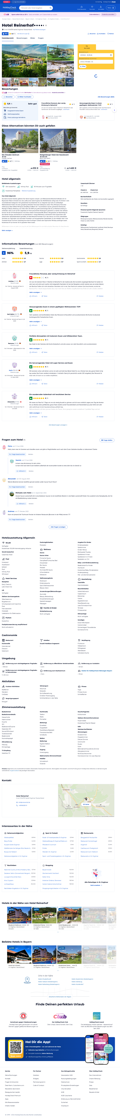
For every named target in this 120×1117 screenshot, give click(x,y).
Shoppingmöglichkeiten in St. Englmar (55, 888)
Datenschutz (65, 1082)
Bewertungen (22, 38)
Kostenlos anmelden (108, 14)
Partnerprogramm (39, 1082)
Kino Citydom (8, 880)
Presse (91, 1082)
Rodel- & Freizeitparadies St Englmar (54, 837)
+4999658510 (23, 805)
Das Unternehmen (95, 1075)
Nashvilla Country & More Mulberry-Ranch (17, 870)
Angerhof (84, 845)
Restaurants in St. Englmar (89, 856)
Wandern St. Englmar (49, 852)
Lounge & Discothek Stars (12, 877)
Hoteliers (36, 1075)
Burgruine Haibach (10, 852)
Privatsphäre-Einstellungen (70, 1085)
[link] (82, 8)
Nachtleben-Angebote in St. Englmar (16, 888)
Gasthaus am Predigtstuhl (89, 848)
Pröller (44, 848)
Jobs (90, 1085)
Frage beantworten (18, 454)
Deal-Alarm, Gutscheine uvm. (14, 1085)
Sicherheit (64, 1102)
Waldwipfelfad (9, 837)
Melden (30, 454)
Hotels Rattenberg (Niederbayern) (48, 984)
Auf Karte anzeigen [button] (39, 29)
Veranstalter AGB (66, 1075)
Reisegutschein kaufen (12, 1092)
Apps (6, 1099)
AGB (62, 1092)
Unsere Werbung (94, 1078)
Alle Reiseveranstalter (12, 1102)
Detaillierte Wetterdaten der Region (60, 997)
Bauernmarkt (46, 870)
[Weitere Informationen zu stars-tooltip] (46, 25)
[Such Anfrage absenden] (50, 8)
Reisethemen (93, 1089)
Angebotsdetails (14, 770)
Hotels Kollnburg (77, 982)
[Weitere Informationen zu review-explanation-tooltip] (28, 33)
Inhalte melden (10, 1106)
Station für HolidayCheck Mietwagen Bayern (96, 671)
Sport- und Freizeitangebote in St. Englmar (56, 856)
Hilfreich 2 (22, 504)
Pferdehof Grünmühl (49, 845)
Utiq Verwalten (66, 1089)
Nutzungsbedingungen (68, 1078)
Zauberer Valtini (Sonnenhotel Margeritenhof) (17, 873)
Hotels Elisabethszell (44, 979)
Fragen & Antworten (11, 1082)
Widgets (36, 1078)
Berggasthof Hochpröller (89, 837)
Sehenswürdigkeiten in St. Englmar (15, 856)
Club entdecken (94, 14)
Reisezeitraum (83, 52)
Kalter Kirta (46, 877)
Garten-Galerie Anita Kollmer (52, 884)
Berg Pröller (8, 841)
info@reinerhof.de (24, 802)
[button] (24, 61)
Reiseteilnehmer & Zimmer (88, 59)
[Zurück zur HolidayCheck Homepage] (9, 8)
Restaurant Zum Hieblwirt (89, 852)
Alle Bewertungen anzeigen (57, 425)
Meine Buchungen (11, 1075)
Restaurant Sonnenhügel (89, 841)
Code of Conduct (38, 1085)
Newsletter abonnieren (12, 1089)
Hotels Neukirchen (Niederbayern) (82, 979)
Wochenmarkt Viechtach (50, 873)
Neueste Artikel (94, 1092)
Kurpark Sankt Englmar (12, 845)
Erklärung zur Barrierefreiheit (71, 1099)
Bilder (32, 38)
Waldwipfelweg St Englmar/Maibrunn (54, 841)
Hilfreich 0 (22, 471)
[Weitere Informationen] (65, 168)
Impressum (65, 1106)
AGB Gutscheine (66, 1095)
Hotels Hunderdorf (77, 984)
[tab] (87, 47)
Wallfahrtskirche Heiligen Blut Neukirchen (18, 848)
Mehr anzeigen (6, 230)
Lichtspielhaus (9, 884)
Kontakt (98, 2)
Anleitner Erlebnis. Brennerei (51, 880)
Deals (6, 2)
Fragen (41, 38)
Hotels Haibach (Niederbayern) (47, 982)
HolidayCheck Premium (13, 1095)
